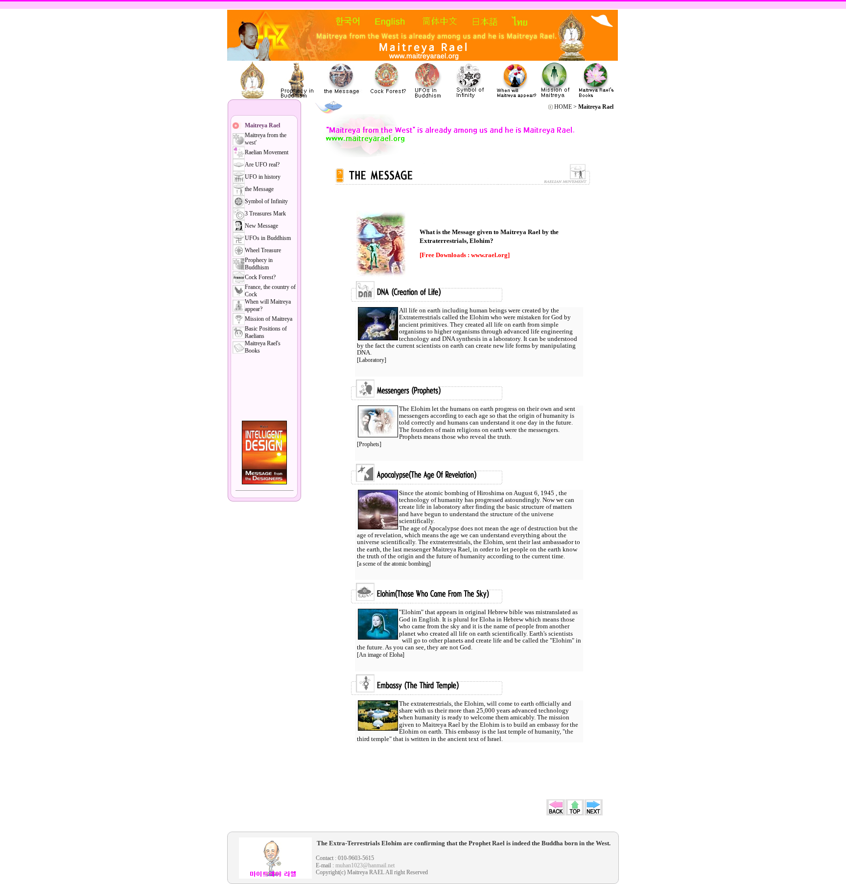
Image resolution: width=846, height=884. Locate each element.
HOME (563, 106)
